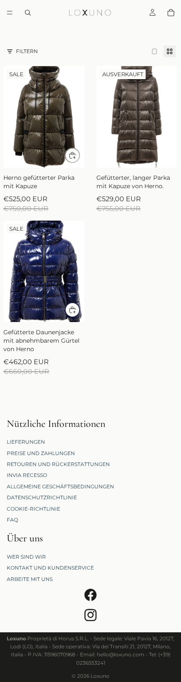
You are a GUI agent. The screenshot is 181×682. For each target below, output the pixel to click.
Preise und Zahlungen (41, 453)
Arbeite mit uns (30, 579)
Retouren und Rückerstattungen (58, 464)
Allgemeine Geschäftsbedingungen (60, 486)
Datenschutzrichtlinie (42, 498)
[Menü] (9, 12)
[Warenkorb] (171, 12)
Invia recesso (27, 475)
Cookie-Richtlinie (33, 509)
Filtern (27, 51)
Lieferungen (26, 442)
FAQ (12, 520)
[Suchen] (28, 12)
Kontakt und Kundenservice (50, 568)
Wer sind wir (26, 557)
